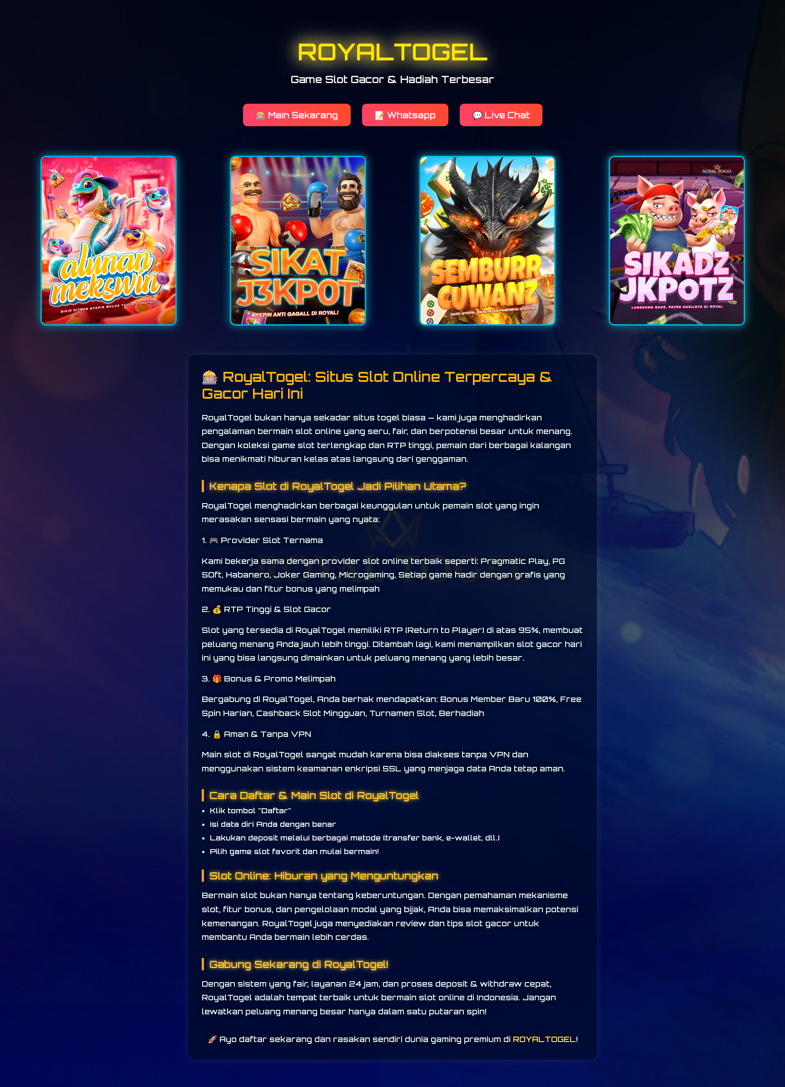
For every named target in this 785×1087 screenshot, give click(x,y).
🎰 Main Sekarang (297, 114)
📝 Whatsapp (405, 114)
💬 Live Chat (501, 114)
